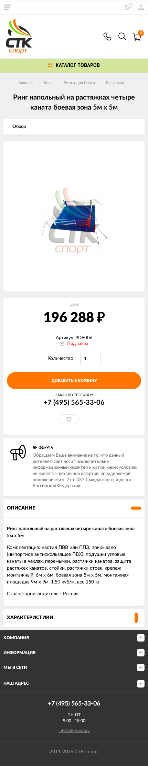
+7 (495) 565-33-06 (74, 402)
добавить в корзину (74, 381)
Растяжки (115, 83)
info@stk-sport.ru (74, 730)
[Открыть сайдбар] (7, 7)
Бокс (48, 83)
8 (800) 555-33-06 (107, 36)
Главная (25, 83)
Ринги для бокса (79, 83)
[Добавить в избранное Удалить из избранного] (69, 419)
